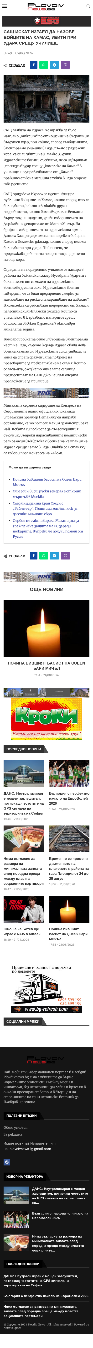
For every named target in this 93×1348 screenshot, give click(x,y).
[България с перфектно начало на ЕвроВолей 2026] (69, 773)
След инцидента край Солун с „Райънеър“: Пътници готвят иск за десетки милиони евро (45, 508)
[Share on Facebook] (33, 65)
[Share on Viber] (65, 65)
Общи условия (15, 1127)
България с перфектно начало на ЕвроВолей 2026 (69, 798)
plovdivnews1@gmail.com (30, 1149)
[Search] (88, 7)
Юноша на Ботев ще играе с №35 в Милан (22, 931)
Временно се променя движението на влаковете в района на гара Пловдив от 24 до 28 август (69, 868)
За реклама (13, 1134)
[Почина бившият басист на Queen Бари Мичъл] (46, 628)
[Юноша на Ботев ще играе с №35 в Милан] (24, 909)
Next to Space (12, 1328)
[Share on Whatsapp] (43, 65)
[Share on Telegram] (54, 65)
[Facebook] (7, 1162)
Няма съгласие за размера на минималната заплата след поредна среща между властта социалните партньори (24, 871)
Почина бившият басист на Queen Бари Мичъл (68, 934)
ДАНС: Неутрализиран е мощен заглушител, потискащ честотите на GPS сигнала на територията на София (24, 803)
